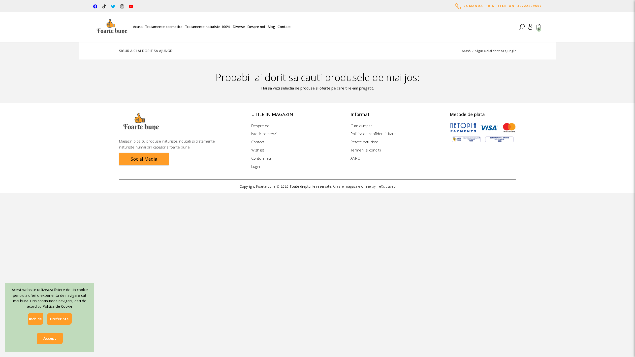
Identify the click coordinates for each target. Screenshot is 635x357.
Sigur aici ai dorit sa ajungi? (495, 51)
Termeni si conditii (365, 150)
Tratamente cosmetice (164, 26)
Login (255, 166)
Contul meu (261, 158)
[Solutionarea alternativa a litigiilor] (466, 139)
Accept (49, 338)
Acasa (138, 26)
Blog (271, 26)
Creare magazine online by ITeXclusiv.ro (364, 186)
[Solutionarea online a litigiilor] (499, 139)
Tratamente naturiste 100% (207, 26)
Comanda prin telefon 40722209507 (501, 6)
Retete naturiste (364, 141)
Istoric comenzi (264, 133)
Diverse (239, 26)
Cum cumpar (361, 125)
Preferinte (59, 318)
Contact (284, 26)
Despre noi (256, 26)
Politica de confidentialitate (373, 133)
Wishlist (257, 150)
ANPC (355, 158)
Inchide (35, 318)
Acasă (466, 51)
